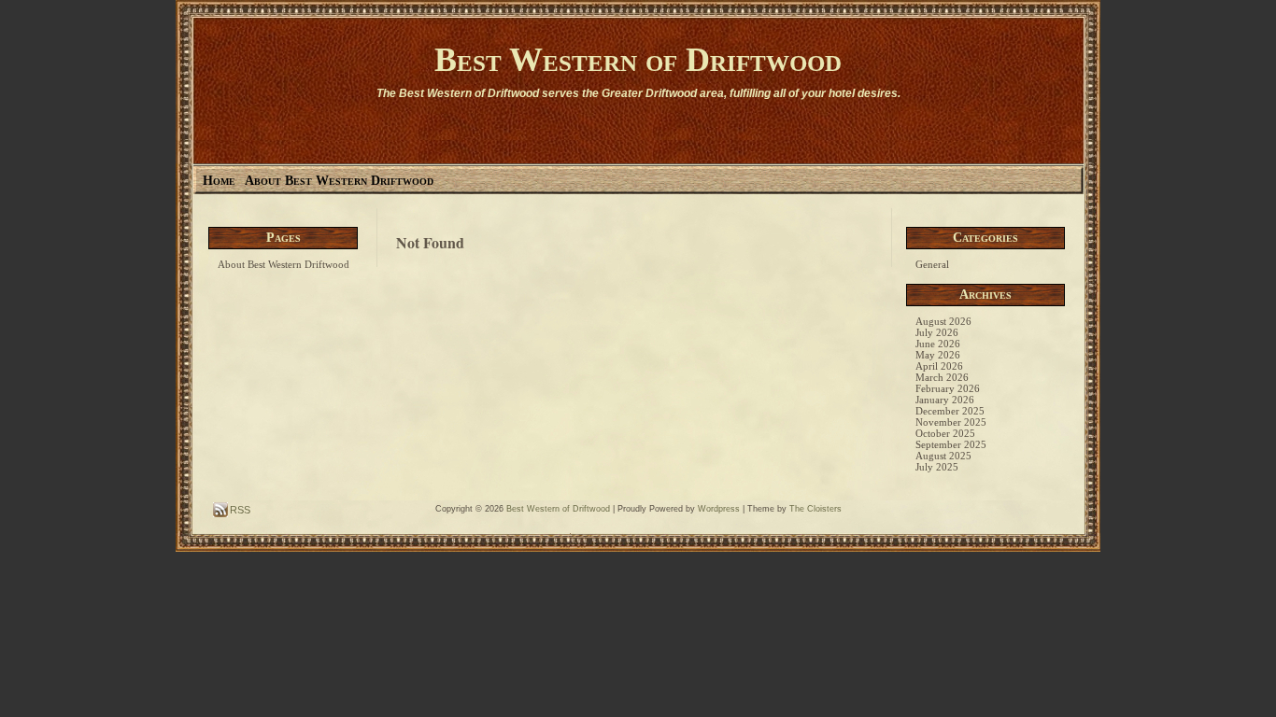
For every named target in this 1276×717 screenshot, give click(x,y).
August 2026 (943, 321)
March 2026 (942, 377)
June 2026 (937, 343)
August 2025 (943, 455)
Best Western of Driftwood (638, 59)
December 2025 (950, 410)
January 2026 (944, 399)
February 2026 (947, 388)
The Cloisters (815, 508)
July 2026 (936, 332)
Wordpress (719, 508)
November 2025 (950, 422)
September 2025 (950, 444)
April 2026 (939, 366)
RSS (238, 509)
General (932, 264)
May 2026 (937, 354)
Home (219, 181)
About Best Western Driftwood (339, 181)
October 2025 (945, 433)
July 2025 (936, 466)
